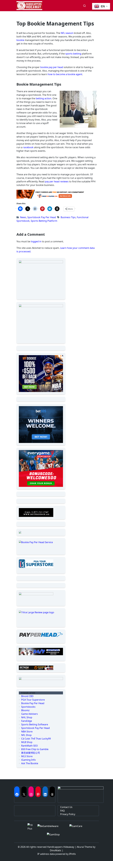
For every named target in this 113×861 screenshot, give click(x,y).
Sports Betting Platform (44, 220)
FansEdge (26, 721)
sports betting (73, 53)
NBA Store (27, 731)
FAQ (62, 810)
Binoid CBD (27, 696)
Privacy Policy (67, 814)
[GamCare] (77, 828)
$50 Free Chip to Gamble (34, 749)
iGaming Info (28, 759)
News (23, 217)
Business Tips (68, 217)
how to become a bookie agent (65, 74)
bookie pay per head (51, 67)
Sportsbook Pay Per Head (41, 217)
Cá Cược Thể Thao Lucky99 (36, 738)
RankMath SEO (29, 745)
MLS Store (27, 756)
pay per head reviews (57, 181)
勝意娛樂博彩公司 (30, 752)
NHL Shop (26, 717)
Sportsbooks (28, 706)
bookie (20, 40)
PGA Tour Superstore (33, 699)
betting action (43, 98)
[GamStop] (56, 836)
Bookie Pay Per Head (32, 703)
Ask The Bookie (29, 763)
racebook (28, 147)
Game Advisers (29, 713)
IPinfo (72, 854)
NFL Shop (26, 735)
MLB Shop (26, 742)
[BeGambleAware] (51, 828)
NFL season (67, 33)
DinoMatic (55, 850)
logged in (36, 241)
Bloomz (25, 710)
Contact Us (66, 807)
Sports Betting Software (34, 724)
